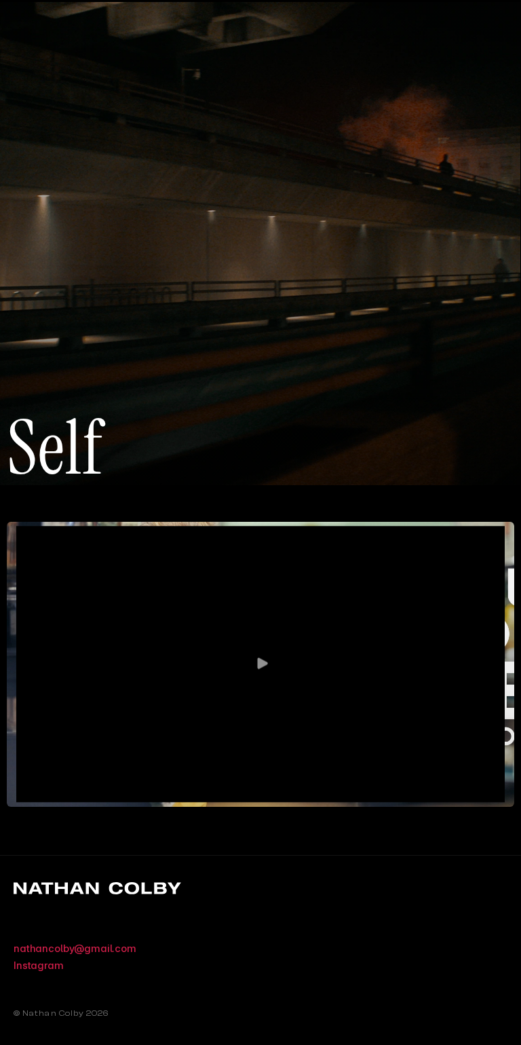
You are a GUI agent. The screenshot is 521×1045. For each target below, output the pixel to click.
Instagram (39, 965)
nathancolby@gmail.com (75, 948)
